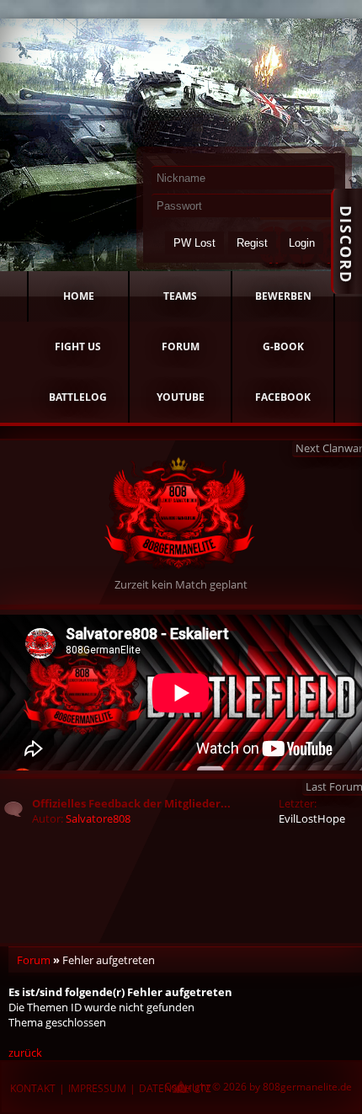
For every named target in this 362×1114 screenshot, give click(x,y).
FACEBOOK (283, 397)
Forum (34, 959)
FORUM (181, 346)
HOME (78, 296)
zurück (25, 1052)
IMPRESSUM (97, 1088)
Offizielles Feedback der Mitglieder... (131, 803)
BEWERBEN (283, 296)
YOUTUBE (181, 397)
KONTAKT (33, 1088)
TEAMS (180, 296)
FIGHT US (78, 346)
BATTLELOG (78, 397)
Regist (252, 243)
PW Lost (194, 243)
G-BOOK (283, 346)
